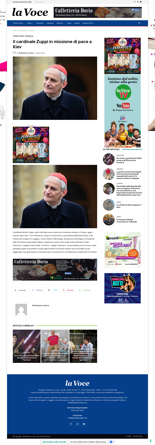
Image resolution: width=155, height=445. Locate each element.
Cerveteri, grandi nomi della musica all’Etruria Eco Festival (26, 357)
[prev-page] (14, 366)
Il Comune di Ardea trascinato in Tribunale (126, 220)
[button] (139, 23)
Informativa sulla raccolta (54, 442)
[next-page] (18, 366)
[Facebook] (134, 1)
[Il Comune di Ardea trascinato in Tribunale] (109, 219)
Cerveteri (26, 352)
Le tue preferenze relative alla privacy (88, 442)
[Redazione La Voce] (15, 53)
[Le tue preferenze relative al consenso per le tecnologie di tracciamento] (150, 440)
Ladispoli (54, 350)
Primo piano (23, 30)
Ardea (118, 202)
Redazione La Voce (26, 53)
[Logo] (30, 12)
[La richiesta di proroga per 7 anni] (109, 205)
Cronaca (32, 30)
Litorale (83, 346)
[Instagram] (137, 1)
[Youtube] (140, 1)
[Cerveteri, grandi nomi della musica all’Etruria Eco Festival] (27, 346)
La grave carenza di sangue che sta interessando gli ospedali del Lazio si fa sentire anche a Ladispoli (55, 356)
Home (15, 30)
